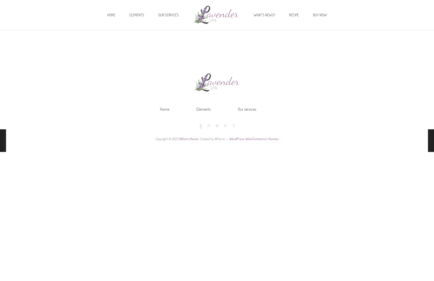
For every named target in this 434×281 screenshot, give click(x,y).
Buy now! (320, 15)
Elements (136, 15)
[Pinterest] (225, 125)
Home (111, 15)
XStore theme (188, 139)
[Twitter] (208, 125)
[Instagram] (217, 125)
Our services (168, 15)
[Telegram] (233, 125)
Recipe (294, 15)
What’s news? (264, 15)
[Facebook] (200, 125)
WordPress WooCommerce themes (254, 139)
